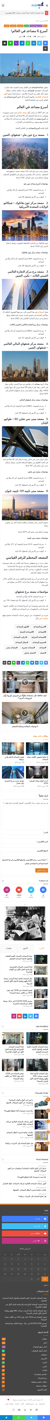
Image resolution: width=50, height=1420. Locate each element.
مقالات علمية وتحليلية (39, 1382)
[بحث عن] (47, 6)
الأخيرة (41, 948)
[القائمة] (3, 6)
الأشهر (25, 948)
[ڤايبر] (16, 43)
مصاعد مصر (11, 647)
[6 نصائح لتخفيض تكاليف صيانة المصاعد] (37, 748)
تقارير (45, 1366)
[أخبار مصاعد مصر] (37, 5)
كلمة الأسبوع (42, 1390)
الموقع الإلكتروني (42, 851)
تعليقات (9, 948)
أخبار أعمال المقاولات (39, 1351)
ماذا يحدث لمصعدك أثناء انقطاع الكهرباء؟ (18, 1111)
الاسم (45, 832)
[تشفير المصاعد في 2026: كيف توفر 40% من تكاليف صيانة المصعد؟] (40, 993)
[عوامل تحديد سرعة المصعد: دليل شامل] (13, 772)
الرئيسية (43, 21)
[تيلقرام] (22, 43)
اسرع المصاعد (39, 626)
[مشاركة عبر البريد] (4, 43)
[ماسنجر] (32, 663)
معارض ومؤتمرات (40, 1374)
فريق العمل (29, 1404)
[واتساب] (27, 43)
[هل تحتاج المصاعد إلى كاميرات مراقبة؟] (41, 1146)
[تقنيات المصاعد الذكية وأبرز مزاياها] (13, 748)
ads (25, 905)
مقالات (7, 26)
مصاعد (42, 647)
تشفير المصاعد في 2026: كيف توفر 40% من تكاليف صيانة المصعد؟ (14, 1076)
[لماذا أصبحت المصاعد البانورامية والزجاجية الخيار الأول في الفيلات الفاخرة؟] (40, 970)
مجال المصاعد (21, 642)
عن (36, 1404)
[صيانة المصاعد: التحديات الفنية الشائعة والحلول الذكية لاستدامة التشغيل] (40, 959)
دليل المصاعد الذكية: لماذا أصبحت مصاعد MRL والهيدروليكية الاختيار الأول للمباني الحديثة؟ (18, 981)
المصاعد (41, 632)
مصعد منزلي (29, 653)
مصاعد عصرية (28, 647)
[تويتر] (39, 43)
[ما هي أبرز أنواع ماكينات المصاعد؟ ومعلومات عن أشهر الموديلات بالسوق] (41, 1103)
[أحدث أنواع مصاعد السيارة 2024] (37, 772)
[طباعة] (45, 48)
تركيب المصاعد (20, 637)
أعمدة (26, 26)
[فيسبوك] (45, 43)
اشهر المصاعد (22, 626)
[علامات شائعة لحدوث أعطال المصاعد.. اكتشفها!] (41, 1135)
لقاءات (44, 1370)
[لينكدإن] (33, 43)
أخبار (37, 21)
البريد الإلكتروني (42, 842)
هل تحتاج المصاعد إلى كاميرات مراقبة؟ (19, 1143)
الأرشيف (20, 26)
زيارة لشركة (42, 1378)
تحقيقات (13, 26)
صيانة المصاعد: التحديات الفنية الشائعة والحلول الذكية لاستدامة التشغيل (37, 1049)
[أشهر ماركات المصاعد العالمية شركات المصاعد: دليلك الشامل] (41, 1125)
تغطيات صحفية (41, 1386)
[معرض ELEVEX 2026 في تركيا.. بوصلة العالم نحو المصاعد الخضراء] (40, 1004)
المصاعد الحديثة (26, 632)
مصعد (42, 653)
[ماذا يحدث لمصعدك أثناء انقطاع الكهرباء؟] (41, 1114)
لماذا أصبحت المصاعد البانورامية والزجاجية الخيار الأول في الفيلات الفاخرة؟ (20, 969)
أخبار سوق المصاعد (36, 26)
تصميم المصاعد (39, 642)
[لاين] (10, 43)
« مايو (46, 1285)
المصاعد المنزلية (38, 637)
